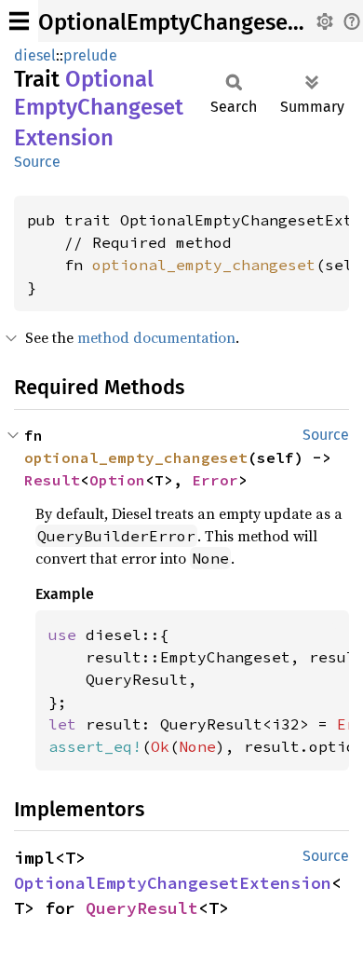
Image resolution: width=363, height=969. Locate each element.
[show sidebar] (19, 21)
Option (117, 480)
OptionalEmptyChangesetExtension (172, 883)
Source (37, 162)
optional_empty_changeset (204, 264)
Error (215, 480)
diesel (35, 55)
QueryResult (142, 908)
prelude (90, 55)
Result (52, 480)
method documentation (156, 337)
